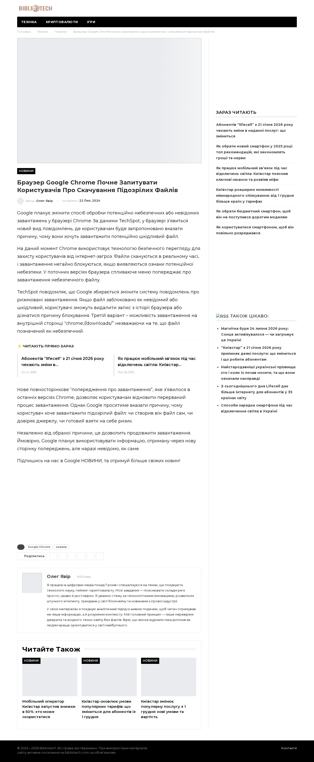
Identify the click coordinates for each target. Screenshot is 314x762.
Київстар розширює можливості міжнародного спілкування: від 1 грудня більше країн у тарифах (255, 195)
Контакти (289, 748)
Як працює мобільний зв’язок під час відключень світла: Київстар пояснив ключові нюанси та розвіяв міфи (252, 174)
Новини (26, 171)
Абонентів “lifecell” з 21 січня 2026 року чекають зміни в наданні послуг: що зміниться (254, 130)
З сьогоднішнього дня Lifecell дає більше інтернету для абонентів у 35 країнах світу (256, 392)
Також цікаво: (249, 316)
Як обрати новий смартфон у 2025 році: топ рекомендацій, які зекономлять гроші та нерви (254, 152)
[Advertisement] (109, 503)
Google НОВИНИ (83, 460)
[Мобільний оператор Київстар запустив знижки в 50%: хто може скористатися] (49, 677)
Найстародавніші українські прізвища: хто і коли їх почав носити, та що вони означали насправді (258, 373)
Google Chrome (39, 547)
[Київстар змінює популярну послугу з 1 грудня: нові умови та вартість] (168, 677)
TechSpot (129, 220)
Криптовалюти (62, 22)
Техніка (29, 22)
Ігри (91, 22)
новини (61, 547)
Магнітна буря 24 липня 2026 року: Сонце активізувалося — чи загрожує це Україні (257, 334)
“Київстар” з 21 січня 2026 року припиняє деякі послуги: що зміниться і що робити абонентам (258, 353)
